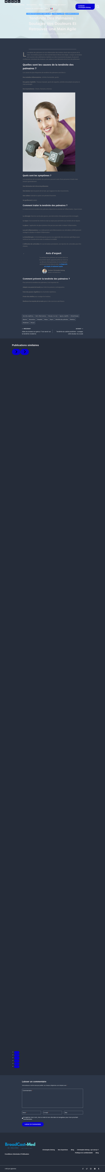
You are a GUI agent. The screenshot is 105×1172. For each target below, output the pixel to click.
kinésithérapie (74, 316)
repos (46, 319)
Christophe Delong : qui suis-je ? (55, 4)
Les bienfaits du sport (71, 13)
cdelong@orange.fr (47, 34)
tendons (72, 319)
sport (51, 319)
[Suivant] (24, 352)
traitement (26, 322)
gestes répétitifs (64, 316)
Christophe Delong (18, 4)
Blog (40, 4)
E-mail (46, 1112)
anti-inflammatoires (40, 316)
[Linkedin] (15, 1)
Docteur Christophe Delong (56, 270)
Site (66, 1112)
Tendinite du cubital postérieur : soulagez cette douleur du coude (69, 331)
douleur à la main (53, 316)
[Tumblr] (98, 1168)
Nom (25, 1112)
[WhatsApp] (19, 1)
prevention (32, 319)
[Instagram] (12, 1)
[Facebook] (6, 1)
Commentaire (28, 1090)
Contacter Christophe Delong (84, 6)
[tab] (16, 1052)
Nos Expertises (32, 4)
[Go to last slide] (16, 352)
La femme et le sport (58, 13)
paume (25, 319)
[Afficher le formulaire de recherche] (97, 6)
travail (32, 322)
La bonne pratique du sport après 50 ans (39, 13)
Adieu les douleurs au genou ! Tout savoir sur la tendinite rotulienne (36, 331)
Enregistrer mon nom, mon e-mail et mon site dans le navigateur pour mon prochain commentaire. (50, 1118)
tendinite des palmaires (61, 319)
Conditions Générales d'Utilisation (17, 1154)
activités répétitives (28, 316)
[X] (9, 1)
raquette (39, 319)
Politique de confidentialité (34, 8)
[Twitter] (86, 1168)
